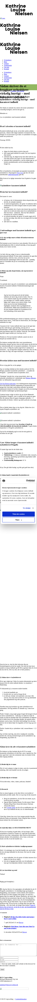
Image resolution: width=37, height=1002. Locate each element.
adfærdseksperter (13, 174)
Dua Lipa (20, 173)
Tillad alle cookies (18, 514)
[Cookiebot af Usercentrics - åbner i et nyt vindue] (26, 481)
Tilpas (17, 520)
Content (12, 91)
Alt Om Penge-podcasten (8, 383)
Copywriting (20, 91)
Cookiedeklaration (21, 999)
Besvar (21, 922)
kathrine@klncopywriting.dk (9, 985)
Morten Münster (31, 378)
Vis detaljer (27, 508)
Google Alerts (11, 807)
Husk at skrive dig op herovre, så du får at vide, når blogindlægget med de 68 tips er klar (18, 907)
